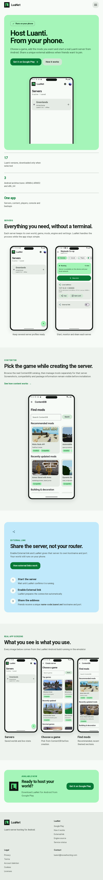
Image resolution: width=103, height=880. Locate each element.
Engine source (60, 838)
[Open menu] (95, 5)
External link (59, 834)
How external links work (25, 565)
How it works (52, 62)
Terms (7, 859)
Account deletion (11, 863)
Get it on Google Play (24, 62)
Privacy (7, 855)
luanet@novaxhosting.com (65, 855)
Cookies (7, 867)
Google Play (59, 826)
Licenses (8, 871)
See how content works (17, 383)
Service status (60, 842)
